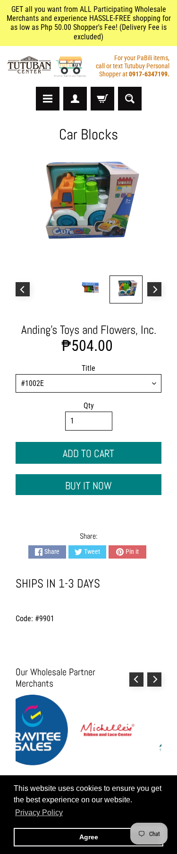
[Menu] (47, 98)
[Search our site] (130, 98)
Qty (89, 405)
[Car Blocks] (126, 289)
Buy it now (88, 485)
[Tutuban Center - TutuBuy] (48, 66)
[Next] (154, 289)
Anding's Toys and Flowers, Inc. (88, 329)
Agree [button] (88, 837)
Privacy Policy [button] (39, 812)
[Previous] (23, 289)
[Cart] (102, 98)
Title (88, 368)
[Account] (75, 98)
